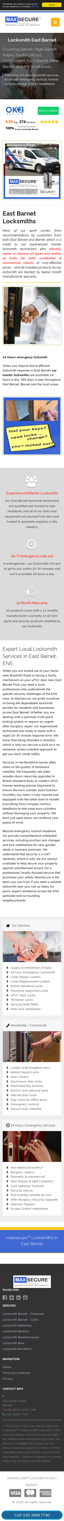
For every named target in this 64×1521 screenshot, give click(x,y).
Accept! (52, 4)
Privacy (8, 1379)
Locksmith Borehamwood (21, 1337)
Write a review (48, 110)
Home (7, 1367)
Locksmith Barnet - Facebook (23, 1314)
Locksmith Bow (13, 1343)
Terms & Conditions (16, 1373)
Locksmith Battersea (17, 1325)
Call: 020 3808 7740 (32, 1515)
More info (35, 6)
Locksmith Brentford (17, 1349)
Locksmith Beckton (16, 1331)
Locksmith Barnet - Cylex (20, 1319)
